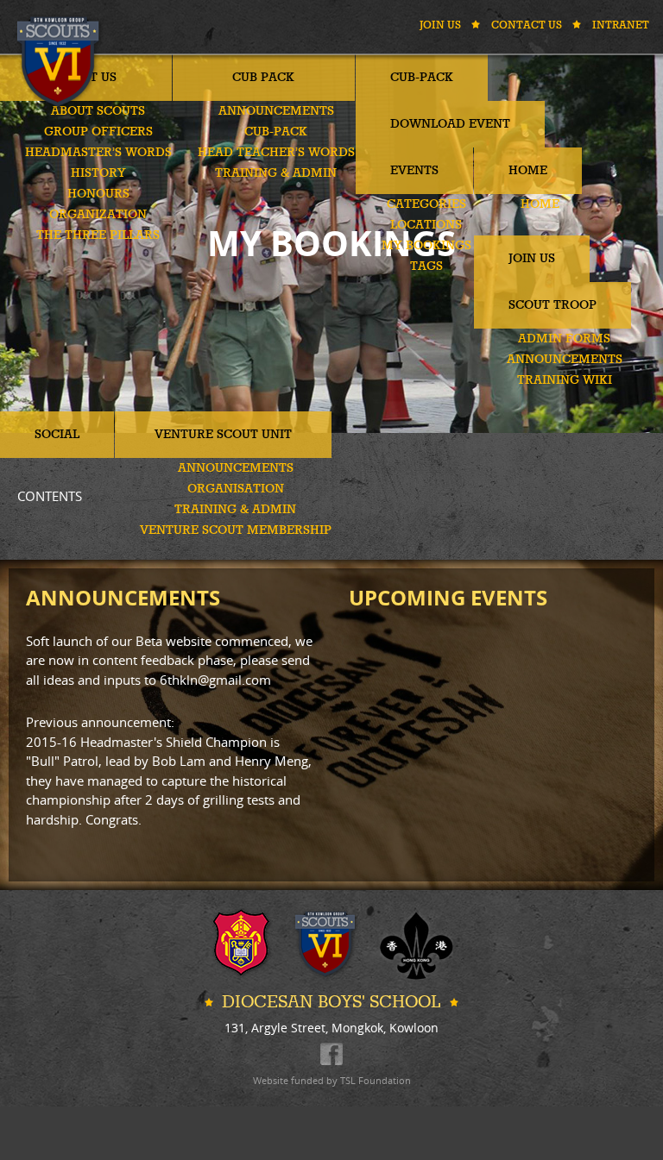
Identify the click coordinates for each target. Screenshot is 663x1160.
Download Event (450, 124)
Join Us (440, 26)
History (98, 173)
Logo (60, 62)
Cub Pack (263, 77)
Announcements (276, 111)
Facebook (331, 1054)
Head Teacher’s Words (276, 152)
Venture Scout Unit (223, 434)
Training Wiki (564, 380)
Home (527, 171)
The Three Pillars (98, 235)
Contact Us (526, 26)
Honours (98, 194)
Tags (426, 266)
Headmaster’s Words (98, 152)
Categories (426, 204)
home (540, 204)
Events (414, 171)
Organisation (235, 489)
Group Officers (98, 132)
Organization (98, 215)
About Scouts (98, 111)
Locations (426, 225)
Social (57, 434)
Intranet (620, 26)
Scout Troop (552, 305)
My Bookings (426, 246)
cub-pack (275, 132)
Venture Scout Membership (236, 530)
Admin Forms (564, 339)
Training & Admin (276, 173)
